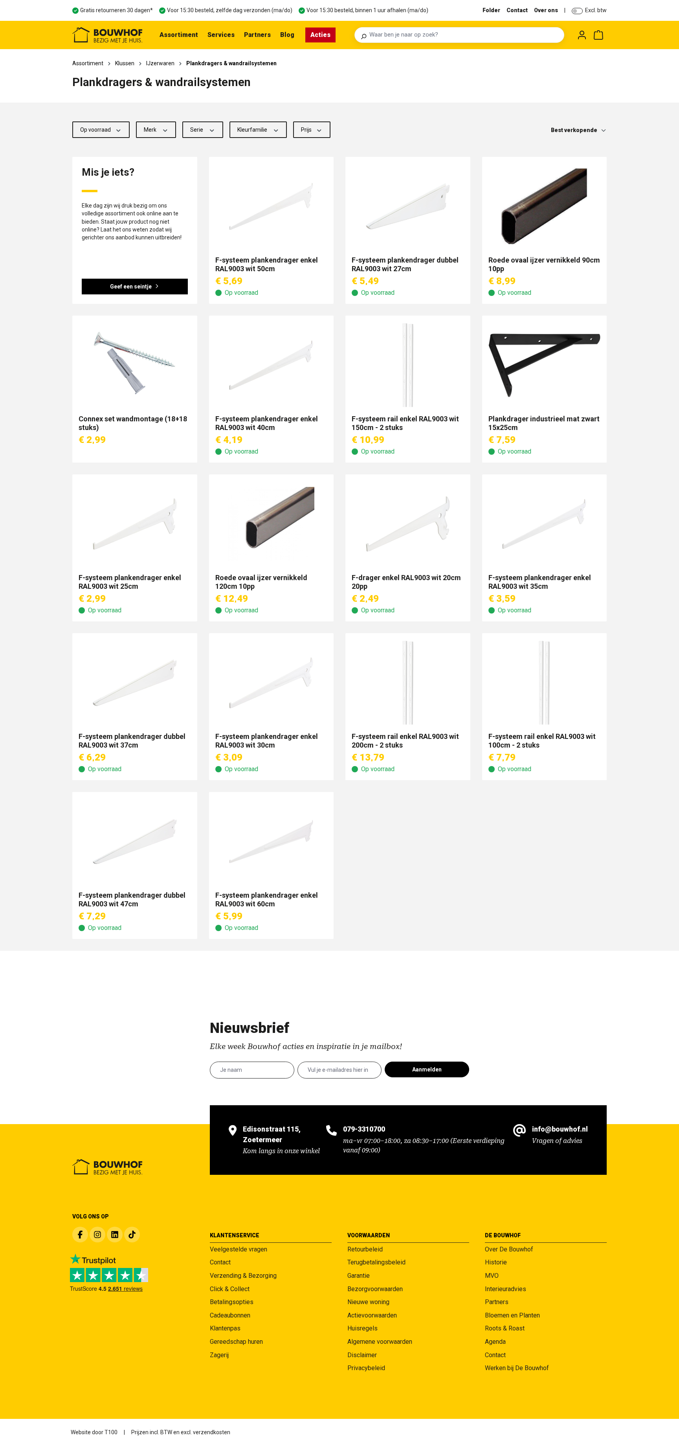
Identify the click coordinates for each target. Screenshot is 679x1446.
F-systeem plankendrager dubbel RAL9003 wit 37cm (132, 740)
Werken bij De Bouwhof (517, 1368)
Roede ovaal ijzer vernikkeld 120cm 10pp (261, 581)
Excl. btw (596, 10)
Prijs (307, 130)
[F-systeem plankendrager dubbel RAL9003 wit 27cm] (408, 206)
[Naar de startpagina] (107, 35)
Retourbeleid (365, 1249)
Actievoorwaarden (372, 1315)
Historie (496, 1262)
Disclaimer (362, 1355)
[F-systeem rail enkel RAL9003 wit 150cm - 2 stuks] (408, 365)
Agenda (495, 1341)
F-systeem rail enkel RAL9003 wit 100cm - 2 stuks (542, 740)
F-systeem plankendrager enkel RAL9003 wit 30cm (266, 740)
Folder (491, 10)
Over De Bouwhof (509, 1249)
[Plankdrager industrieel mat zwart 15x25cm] (544, 365)
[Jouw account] (582, 35)
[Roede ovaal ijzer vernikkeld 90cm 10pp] (544, 206)
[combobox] (464, 35)
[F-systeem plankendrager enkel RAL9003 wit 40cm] (271, 365)
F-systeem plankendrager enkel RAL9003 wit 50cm (266, 264)
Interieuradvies (505, 1289)
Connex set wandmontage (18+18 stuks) (133, 423)
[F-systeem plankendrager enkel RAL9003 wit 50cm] (271, 206)
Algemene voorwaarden (379, 1341)
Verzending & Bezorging (243, 1275)
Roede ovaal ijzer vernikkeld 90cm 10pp (544, 264)
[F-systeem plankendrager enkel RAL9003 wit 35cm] (544, 524)
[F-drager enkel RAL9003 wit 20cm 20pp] (408, 524)
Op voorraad (96, 130)
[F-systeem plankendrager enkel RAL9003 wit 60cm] (271, 841)
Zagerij (219, 1355)
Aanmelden (427, 1069)
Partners (496, 1302)
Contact (517, 10)
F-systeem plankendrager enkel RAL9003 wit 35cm (539, 581)
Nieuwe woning (368, 1302)
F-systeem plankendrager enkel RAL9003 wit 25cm (130, 581)
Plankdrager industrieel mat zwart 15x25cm (544, 423)
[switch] (577, 11)
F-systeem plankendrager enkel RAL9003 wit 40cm (266, 423)
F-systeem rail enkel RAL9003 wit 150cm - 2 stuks (405, 423)
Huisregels (362, 1328)
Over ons (546, 10)
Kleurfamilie (252, 130)
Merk (151, 130)
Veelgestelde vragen (238, 1249)
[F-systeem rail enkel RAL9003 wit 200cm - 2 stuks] (408, 682)
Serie (197, 130)
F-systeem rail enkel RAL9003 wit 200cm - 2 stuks (405, 740)
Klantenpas (225, 1328)
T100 (111, 1432)
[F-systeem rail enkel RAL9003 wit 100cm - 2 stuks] (544, 682)
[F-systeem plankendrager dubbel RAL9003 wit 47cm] (135, 841)
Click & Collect (230, 1289)
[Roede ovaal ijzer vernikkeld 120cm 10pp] (271, 524)
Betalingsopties (231, 1302)
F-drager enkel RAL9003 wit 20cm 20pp (406, 581)
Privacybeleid (366, 1368)
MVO (492, 1275)
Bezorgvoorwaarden (375, 1289)
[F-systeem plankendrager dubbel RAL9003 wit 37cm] (135, 682)
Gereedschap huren (236, 1341)
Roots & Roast (505, 1328)
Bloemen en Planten (512, 1315)
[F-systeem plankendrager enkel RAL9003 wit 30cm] (271, 682)
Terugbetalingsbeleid (376, 1262)
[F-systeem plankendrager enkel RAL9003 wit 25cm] (135, 524)
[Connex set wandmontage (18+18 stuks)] (135, 365)
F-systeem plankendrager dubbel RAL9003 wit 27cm (405, 264)
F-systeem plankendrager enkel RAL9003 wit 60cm (266, 899)
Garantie (358, 1275)
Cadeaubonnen (230, 1315)
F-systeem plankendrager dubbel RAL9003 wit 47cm (132, 899)
